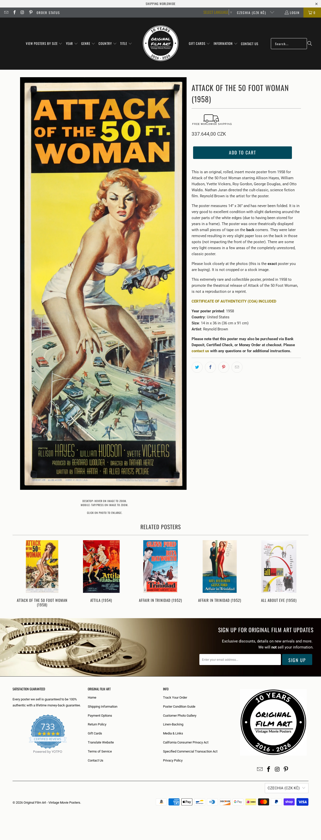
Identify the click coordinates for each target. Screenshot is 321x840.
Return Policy (97, 724)
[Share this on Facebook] (210, 367)
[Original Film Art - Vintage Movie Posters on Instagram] (22, 12)
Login (295, 12)
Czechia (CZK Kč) (252, 12)
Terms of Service (100, 751)
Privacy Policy (173, 760)
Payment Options (100, 715)
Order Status (48, 12)
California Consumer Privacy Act (185, 742)
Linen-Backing (173, 724)
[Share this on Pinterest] (223, 367)
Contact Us (95, 760)
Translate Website (101, 742)
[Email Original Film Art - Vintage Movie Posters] (6, 12)
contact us (200, 351)
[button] (44, 43)
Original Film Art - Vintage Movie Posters (52, 802)
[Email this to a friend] (237, 367)
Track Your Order (175, 697)
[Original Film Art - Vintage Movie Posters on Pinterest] (30, 12)
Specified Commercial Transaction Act (190, 751)
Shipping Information (102, 706)
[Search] (309, 43)
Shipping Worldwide (161, 4)
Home (92, 697)
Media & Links (173, 733)
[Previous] (19, 574)
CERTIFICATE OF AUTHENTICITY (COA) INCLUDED (234, 301)
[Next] (301, 574)
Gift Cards (95, 733)
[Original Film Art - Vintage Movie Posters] (160, 43)
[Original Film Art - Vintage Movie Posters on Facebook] (14, 12)
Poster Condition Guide (179, 706)
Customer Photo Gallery (179, 715)
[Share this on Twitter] (197, 367)
